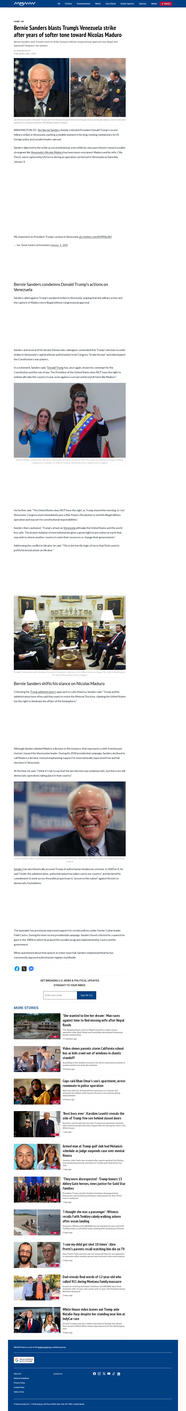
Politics (68, 3)
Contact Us (57, 1374)
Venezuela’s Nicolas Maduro (47, 152)
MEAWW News (20, 1347)
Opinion (142, 3)
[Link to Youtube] (108, 1373)
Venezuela (70, 527)
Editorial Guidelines (21, 1378)
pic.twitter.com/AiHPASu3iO (95, 236)
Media (154, 3)
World (98, 3)
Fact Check (110, 3)
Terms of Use (19, 1392)
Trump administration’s (43, 691)
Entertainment (83, 3)
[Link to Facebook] (94, 1373)
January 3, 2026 (59, 245)
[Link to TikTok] (113, 1374)
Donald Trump (55, 367)
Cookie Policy (19, 1387)
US (59, 3)
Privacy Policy (19, 1383)
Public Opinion (127, 3)
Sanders (18, 869)
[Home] (25, 3)
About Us (17, 1374)
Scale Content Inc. (45, 1347)
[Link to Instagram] (99, 1373)
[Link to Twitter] (104, 1373)
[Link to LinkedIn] (118, 1374)
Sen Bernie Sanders (49, 130)
